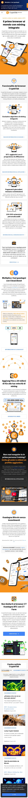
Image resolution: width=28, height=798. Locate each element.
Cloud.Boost (15, 287)
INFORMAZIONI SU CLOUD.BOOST (14, 349)
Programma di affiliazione (19, 467)
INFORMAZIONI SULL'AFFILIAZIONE (14, 479)
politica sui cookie (10, 791)
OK (15, 794)
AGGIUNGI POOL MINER (14, 416)
